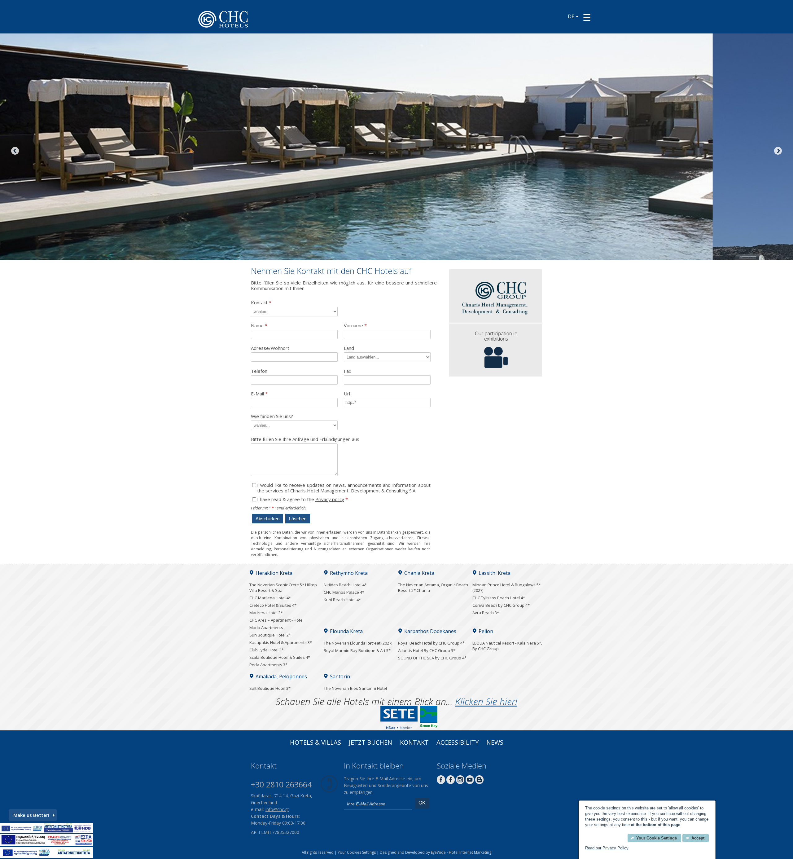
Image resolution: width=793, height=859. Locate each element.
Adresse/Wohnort (270, 348)
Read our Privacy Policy (607, 848)
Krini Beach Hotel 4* (342, 599)
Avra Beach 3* (485, 612)
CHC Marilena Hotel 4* (270, 598)
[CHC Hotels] (495, 321)
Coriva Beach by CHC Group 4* (501, 605)
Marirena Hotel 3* (266, 612)
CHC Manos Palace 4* (344, 592)
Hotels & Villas (315, 743)
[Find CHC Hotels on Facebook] (450, 782)
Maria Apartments (266, 627)
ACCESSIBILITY (457, 743)
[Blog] (479, 782)
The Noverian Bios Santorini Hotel (355, 688)
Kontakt (261, 303)
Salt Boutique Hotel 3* (270, 688)
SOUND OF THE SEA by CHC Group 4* (432, 658)
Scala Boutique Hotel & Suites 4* (279, 657)
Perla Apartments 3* (268, 664)
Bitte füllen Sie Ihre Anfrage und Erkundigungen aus (305, 439)
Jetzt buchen (370, 743)
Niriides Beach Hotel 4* (345, 585)
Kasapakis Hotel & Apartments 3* (280, 642)
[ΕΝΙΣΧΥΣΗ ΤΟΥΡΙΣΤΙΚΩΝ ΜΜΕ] (46, 844)
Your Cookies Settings (357, 852)
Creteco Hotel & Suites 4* (272, 605)
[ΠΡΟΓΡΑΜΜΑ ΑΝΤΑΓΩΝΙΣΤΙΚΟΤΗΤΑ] (46, 831)
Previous (15, 151)
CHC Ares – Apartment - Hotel (276, 620)
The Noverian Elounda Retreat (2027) (358, 643)
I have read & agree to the (302, 499)
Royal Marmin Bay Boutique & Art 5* (357, 650)
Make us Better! (31, 815)
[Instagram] (460, 782)
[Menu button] (587, 17)
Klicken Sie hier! (486, 701)
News (494, 743)
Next (777, 151)
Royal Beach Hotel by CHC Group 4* (431, 643)
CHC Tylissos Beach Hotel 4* (498, 598)
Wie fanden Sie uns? (272, 416)
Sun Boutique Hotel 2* (270, 635)
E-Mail (259, 394)
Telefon (259, 371)
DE (571, 16)
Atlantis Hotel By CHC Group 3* (426, 650)
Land (349, 348)
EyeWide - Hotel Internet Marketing (461, 852)
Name (259, 325)
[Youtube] (470, 782)
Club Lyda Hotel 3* (266, 650)
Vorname (355, 325)
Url (347, 394)
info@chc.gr (277, 809)
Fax (347, 371)
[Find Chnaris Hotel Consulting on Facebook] (441, 782)
